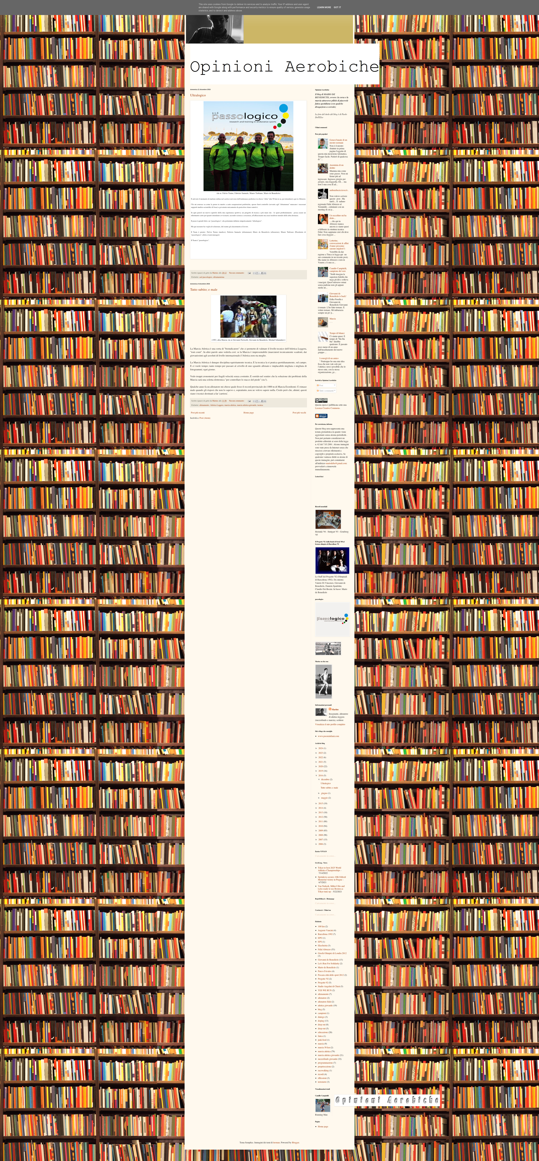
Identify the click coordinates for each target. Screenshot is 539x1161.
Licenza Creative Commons (327, 408)
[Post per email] (249, 272)
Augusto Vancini (325, 930)
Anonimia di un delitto (336, 166)
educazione (323, 1032)
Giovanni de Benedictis (328, 959)
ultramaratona (218, 277)
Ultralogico (198, 95)
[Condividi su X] (259, 273)
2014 (321, 807)
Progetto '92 (323, 978)
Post (321, 385)
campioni (322, 1013)
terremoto (322, 1081)
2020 (321, 766)
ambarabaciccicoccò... (339, 191)
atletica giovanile (325, 1005)
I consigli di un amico (329, 358)
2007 (321, 839)
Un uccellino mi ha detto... (338, 216)
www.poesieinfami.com (328, 736)
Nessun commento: (237, 272)
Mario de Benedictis (327, 967)
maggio (324, 797)
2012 (321, 816)
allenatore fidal (324, 1001)
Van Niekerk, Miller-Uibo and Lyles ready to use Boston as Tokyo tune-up (331, 889)
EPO (320, 937)
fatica (320, 1035)
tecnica (260, 405)
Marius (335, 709)
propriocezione (324, 1066)
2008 (321, 834)
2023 (321, 752)
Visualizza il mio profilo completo (330, 724)
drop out (321, 1024)
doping (321, 1020)
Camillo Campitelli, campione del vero (338, 269)
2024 (321, 748)
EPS (320, 941)
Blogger (295, 1142)
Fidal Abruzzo (324, 949)
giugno (324, 793)
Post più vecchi (299, 412)
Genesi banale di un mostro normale (338, 141)
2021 (321, 761)
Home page (249, 412)
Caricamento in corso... (325, 855)
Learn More (324, 7)
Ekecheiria (322, 945)
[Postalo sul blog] (257, 273)
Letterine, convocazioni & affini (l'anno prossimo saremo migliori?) (339, 244)
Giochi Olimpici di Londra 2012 (332, 953)
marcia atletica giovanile (246, 405)
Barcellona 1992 (325, 934)
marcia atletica (230, 405)
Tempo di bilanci (337, 333)
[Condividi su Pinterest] (265, 273)
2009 (321, 830)
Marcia (333, 318)
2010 (321, 825)
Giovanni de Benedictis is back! (338, 295)
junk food (322, 1039)
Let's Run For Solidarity (328, 963)
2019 (321, 770)
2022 (321, 757)
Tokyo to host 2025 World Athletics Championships (329, 869)
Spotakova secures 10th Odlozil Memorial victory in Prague (332, 878)
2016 (321, 775)
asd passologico (205, 277)
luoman (276, 1142)
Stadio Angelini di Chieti (329, 986)
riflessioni (322, 1077)
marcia (321, 1043)
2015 (321, 803)
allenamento (204, 405)
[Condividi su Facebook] (262, 273)
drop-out (322, 1028)
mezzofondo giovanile (327, 1058)
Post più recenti (198, 412)
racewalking (323, 1070)
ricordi (321, 1074)
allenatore (322, 997)
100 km (321, 926)
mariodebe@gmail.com (336, 463)
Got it (337, 7)
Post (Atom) (204, 417)
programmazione (325, 1062)
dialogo (321, 1016)
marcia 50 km (324, 1047)
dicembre (325, 779)
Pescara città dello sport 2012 (331, 974)
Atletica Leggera (216, 405)
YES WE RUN (325, 990)
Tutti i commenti (326, 390)
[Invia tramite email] (254, 273)
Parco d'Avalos (324, 971)
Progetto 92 (323, 982)
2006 (321, 843)
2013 (321, 812)
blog (320, 1009)
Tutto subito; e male (203, 289)
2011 (321, 821)
